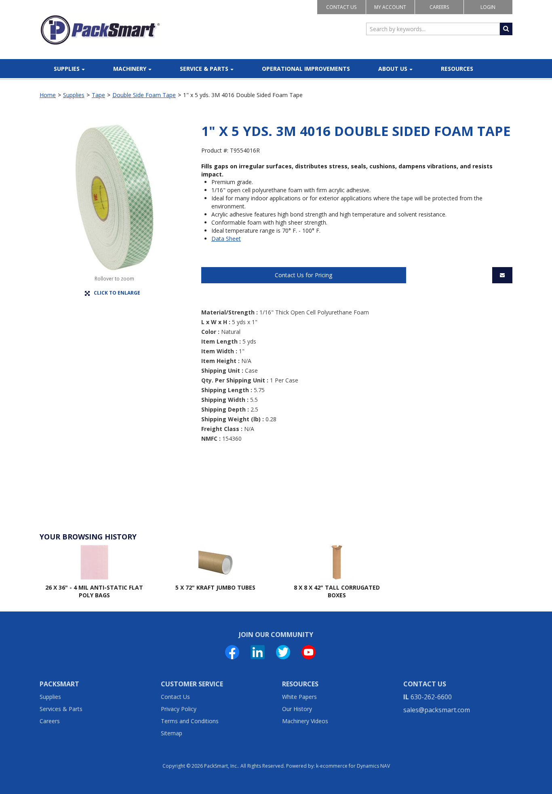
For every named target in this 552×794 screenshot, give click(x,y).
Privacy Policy (178, 709)
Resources (457, 68)
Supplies (67, 68)
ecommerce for (355, 765)
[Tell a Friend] (502, 275)
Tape (98, 95)
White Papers (299, 697)
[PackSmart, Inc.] (100, 30)
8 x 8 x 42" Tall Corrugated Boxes (337, 591)
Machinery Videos (305, 721)
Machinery (129, 68)
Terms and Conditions (190, 721)
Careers (439, 7)
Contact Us (341, 7)
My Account (390, 7)
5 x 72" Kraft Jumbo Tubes (215, 587)
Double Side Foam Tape (144, 95)
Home (48, 95)
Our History (297, 709)
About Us (392, 68)
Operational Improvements (306, 68)
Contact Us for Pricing (303, 275)
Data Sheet (226, 238)
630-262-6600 (431, 696)
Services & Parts (61, 709)
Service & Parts (204, 68)
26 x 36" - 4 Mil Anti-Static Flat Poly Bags (94, 591)
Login (487, 7)
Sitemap (171, 733)
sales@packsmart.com (436, 709)
